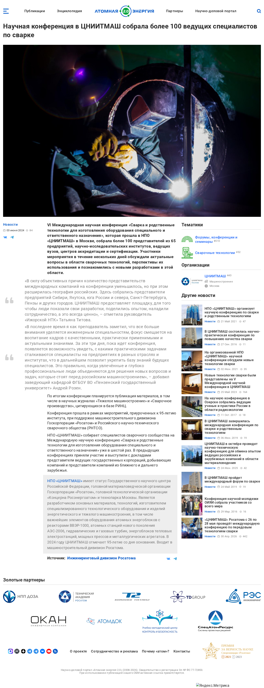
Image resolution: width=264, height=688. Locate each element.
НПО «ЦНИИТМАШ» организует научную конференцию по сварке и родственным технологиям (232, 312)
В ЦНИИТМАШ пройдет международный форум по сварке (232, 479)
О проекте (78, 651)
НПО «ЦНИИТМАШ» (64, 481)
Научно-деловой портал (215, 11)
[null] (5, 237)
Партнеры (174, 11)
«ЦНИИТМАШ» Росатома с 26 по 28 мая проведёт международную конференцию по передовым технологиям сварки (232, 525)
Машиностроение (221, 281)
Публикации (34, 11)
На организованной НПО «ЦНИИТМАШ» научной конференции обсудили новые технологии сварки (229, 358)
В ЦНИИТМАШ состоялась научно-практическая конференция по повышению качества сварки (232, 335)
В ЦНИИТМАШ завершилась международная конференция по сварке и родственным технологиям (231, 426)
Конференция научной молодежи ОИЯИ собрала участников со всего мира (231, 502)
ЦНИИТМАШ (215, 276)
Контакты (181, 651)
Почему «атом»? (155, 651)
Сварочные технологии (215, 253)
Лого (125, 11)
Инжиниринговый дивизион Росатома (101, 558)
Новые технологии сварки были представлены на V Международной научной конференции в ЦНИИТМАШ (230, 381)
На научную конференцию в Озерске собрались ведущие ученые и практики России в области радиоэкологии (228, 404)
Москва (214, 285)
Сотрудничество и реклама (114, 651)
